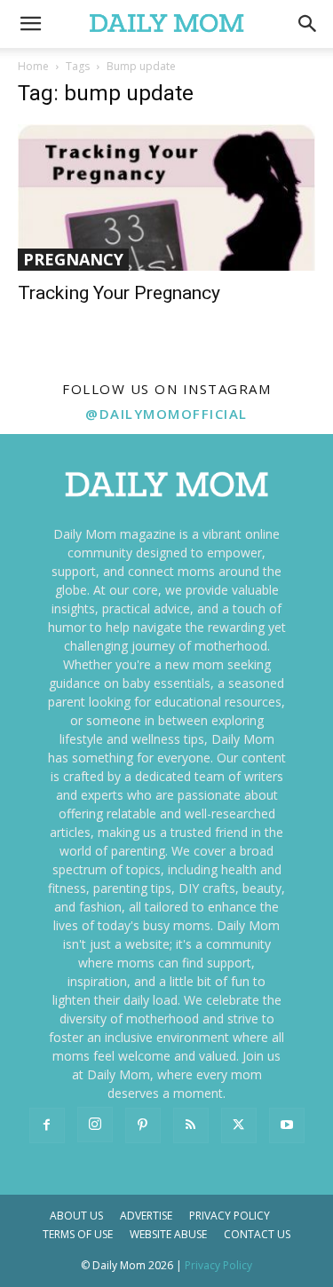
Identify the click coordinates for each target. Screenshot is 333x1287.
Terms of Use (78, 1234)
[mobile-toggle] (30, 24)
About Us (76, 1215)
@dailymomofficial (166, 413)
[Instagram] (95, 1124)
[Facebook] (47, 1125)
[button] (308, 24)
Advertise (146, 1215)
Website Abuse (168, 1234)
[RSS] (191, 1125)
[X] (239, 1125)
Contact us (257, 1234)
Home (33, 66)
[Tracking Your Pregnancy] (166, 197)
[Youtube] (287, 1125)
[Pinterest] (143, 1125)
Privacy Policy (229, 1215)
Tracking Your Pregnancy (119, 293)
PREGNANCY (73, 259)
